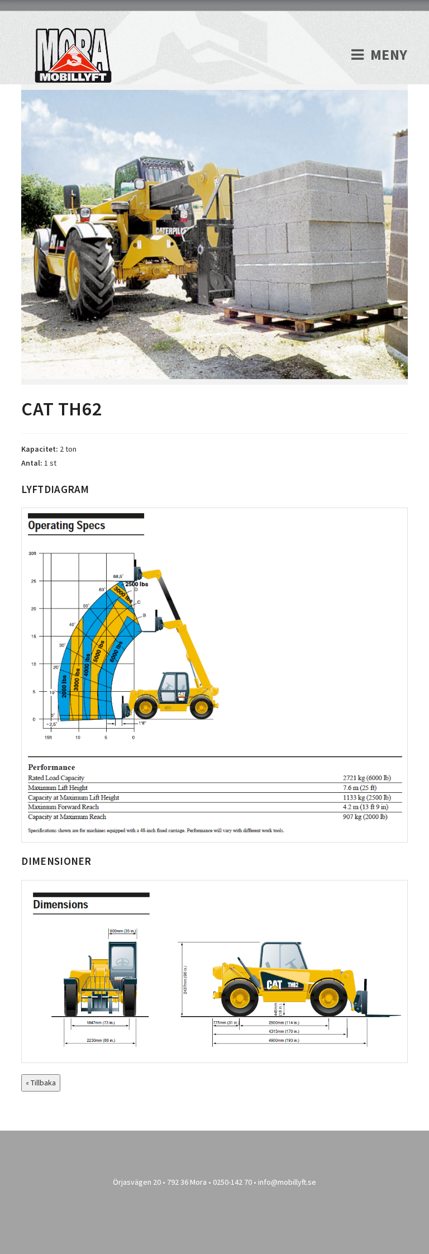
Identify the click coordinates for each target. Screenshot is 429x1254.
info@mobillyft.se (287, 1182)
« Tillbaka (41, 1083)
